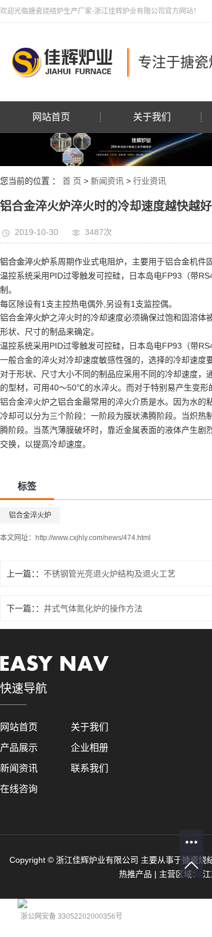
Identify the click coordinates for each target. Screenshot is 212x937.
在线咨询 (19, 789)
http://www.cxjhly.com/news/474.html (93, 538)
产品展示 (19, 748)
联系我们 (89, 768)
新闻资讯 (107, 181)
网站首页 (51, 117)
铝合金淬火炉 (30, 515)
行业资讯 (149, 181)
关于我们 (152, 117)
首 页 (71, 181)
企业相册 (89, 748)
